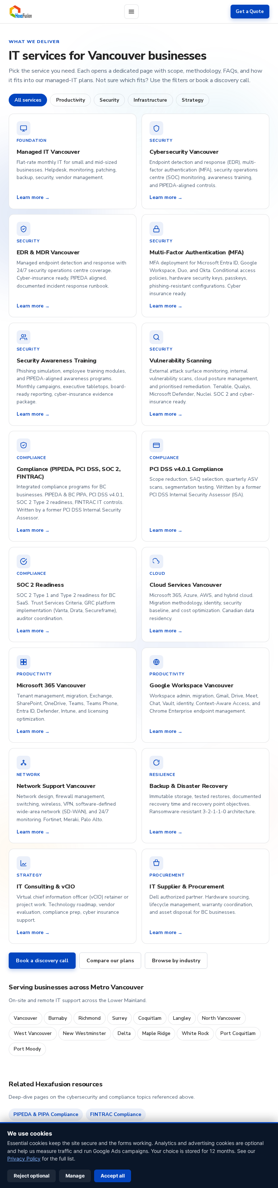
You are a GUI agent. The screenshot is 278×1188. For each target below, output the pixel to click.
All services (27, 100)
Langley (182, 1018)
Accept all (113, 1176)
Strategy (192, 100)
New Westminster (84, 1033)
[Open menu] (131, 11)
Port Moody (27, 1048)
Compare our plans (110, 960)
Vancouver (25, 1018)
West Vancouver (33, 1033)
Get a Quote (250, 11)
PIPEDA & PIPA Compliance (45, 1114)
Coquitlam (149, 1018)
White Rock (195, 1033)
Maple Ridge (156, 1033)
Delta (124, 1033)
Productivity (70, 100)
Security (109, 100)
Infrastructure (150, 100)
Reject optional (32, 1176)
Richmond (90, 1018)
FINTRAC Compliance (115, 1114)
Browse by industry (176, 960)
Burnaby (58, 1018)
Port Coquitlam (238, 1033)
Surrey (119, 1018)
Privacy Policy (24, 1158)
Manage (75, 1176)
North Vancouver (221, 1018)
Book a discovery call (42, 960)
